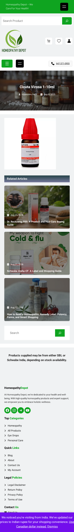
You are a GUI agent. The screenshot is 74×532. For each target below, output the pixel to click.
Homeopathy (15, 426)
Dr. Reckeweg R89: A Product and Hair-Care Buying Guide (35, 223)
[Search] (67, 21)
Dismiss (52, 526)
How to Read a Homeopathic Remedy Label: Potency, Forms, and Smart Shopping (37, 316)
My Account (14, 470)
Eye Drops (13, 435)
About (11, 460)
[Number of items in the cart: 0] (48, 41)
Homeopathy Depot (29, 94)
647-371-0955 (63, 63)
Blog (10, 455)
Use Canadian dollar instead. (45, 524)
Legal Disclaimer (17, 485)
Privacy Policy (15, 495)
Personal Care (15, 440)
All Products (14, 431)
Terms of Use (15, 499)
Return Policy (15, 490)
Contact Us (14, 465)
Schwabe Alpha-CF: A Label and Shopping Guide (34, 271)
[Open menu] (64, 7)
